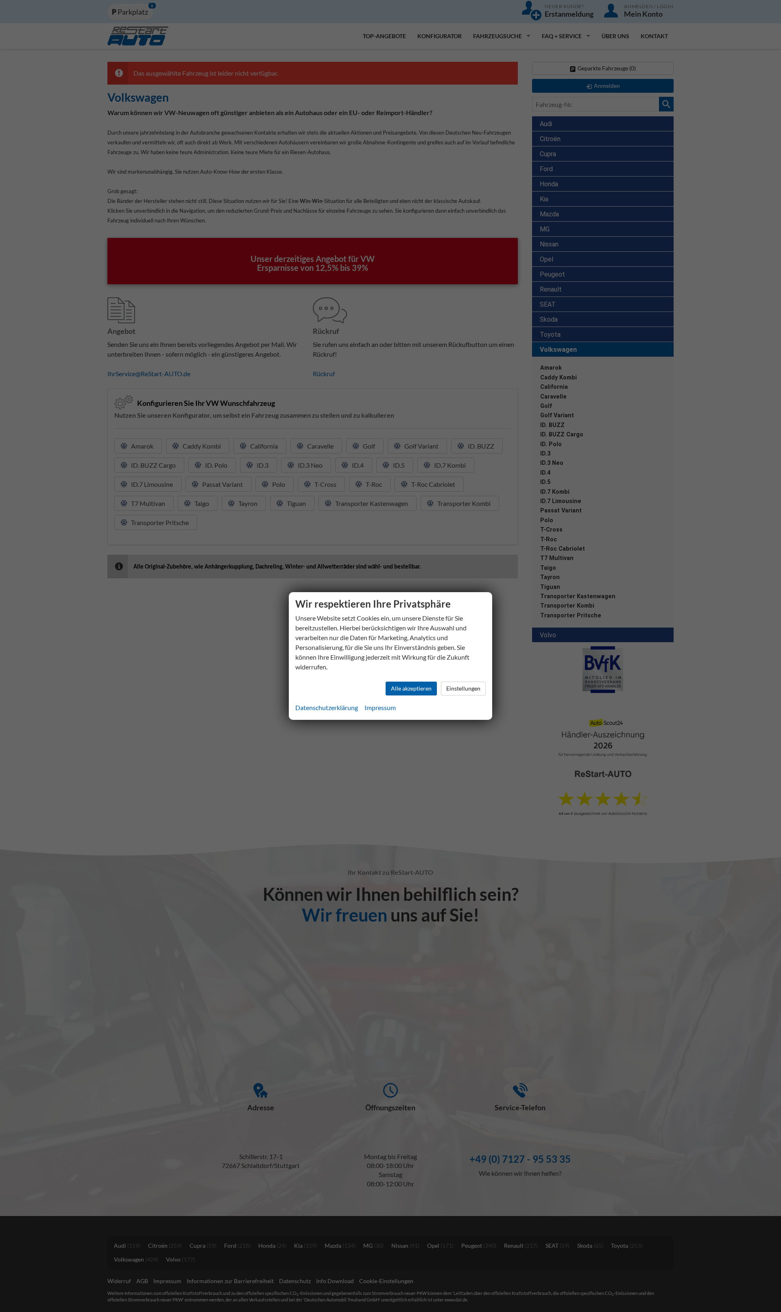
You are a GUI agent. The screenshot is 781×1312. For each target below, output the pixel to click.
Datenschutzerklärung (326, 707)
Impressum (380, 707)
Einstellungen (463, 688)
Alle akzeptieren (411, 688)
